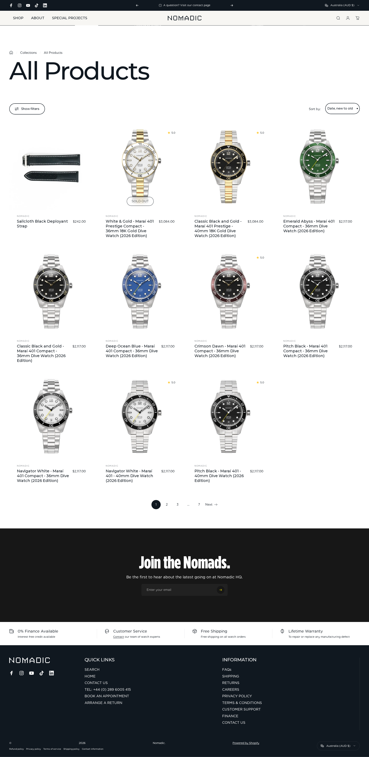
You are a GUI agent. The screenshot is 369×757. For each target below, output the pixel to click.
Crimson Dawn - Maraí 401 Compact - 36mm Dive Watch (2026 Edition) (219, 351)
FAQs (226, 669)
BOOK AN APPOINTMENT (107, 696)
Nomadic (23, 216)
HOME (90, 676)
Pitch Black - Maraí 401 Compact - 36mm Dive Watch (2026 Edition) (305, 351)
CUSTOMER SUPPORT (241, 709)
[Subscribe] (220, 590)
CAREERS (230, 689)
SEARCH (92, 669)
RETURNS (230, 683)
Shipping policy (71, 749)
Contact (118, 636)
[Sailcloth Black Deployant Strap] (51, 168)
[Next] (232, 5)
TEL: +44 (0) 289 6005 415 (108, 689)
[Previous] (137, 5)
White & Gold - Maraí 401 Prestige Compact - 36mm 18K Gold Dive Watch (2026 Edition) (130, 228)
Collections (28, 53)
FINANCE (230, 716)
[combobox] (342, 5)
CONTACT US (96, 683)
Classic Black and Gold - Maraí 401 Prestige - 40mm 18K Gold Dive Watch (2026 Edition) (218, 228)
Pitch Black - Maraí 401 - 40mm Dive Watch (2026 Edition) (219, 476)
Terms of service (52, 749)
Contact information (92, 749)
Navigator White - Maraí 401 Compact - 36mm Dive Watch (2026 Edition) (43, 476)
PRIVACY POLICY (237, 696)
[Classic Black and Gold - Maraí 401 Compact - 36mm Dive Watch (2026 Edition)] (51, 292)
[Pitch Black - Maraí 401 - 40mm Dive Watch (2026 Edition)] (229, 417)
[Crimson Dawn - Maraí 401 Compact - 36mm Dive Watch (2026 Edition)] (229, 292)
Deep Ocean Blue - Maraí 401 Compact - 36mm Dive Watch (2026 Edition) (132, 351)
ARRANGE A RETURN (103, 703)
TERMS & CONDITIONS (242, 703)
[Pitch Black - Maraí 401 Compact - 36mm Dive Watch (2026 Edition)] (318, 292)
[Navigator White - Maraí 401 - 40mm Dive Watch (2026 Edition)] (140, 417)
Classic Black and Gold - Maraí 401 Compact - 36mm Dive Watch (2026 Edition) (41, 353)
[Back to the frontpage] (11, 53)
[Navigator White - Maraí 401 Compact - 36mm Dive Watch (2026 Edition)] (51, 417)
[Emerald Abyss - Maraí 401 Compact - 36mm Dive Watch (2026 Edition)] (318, 168)
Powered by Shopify (246, 743)
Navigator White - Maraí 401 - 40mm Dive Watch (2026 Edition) (129, 476)
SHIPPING (230, 676)
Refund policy (16, 749)
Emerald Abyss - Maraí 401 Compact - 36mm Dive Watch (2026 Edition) (309, 226)
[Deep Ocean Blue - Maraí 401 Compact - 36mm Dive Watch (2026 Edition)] (140, 292)
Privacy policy (33, 749)
